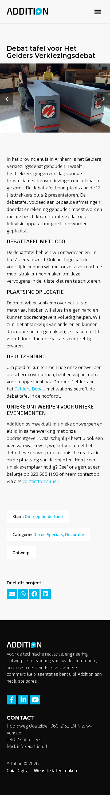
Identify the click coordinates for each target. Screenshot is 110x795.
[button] (97, 11)
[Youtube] (35, 699)
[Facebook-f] (11, 699)
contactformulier (40, 481)
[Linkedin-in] (23, 699)
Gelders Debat (29, 389)
